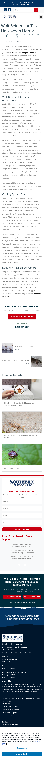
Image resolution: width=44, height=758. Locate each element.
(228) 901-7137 (22, 327)
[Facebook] (9, 10)
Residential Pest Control (10, 709)
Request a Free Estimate (22, 316)
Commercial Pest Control (10, 706)
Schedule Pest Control (12, 596)
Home (10, 602)
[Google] (5, 10)
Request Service (22, 529)
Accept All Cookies (22, 754)
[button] (41, 17)
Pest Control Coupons (9, 713)
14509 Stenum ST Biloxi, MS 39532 (14, 647)
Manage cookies (22, 748)
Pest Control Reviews (32, 596)
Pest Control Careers (9, 716)
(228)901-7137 (9, 649)
